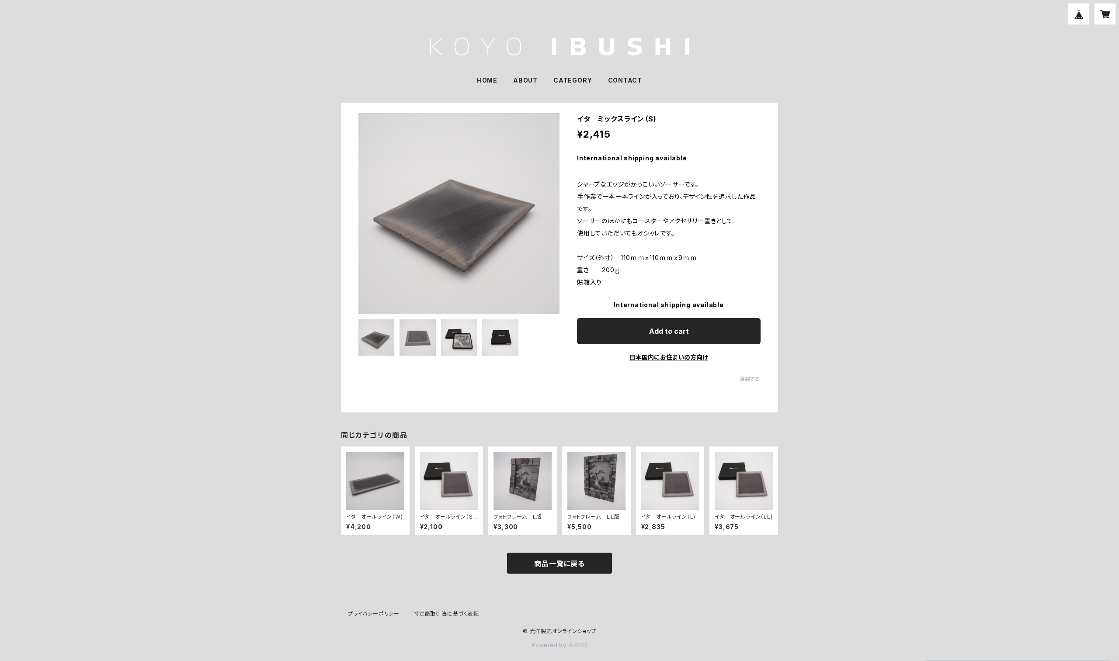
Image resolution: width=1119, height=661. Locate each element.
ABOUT (525, 80)
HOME (487, 80)
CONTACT (625, 80)
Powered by (550, 645)
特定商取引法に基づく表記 (446, 613)
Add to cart (669, 331)
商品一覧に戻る (559, 563)
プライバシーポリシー (374, 613)
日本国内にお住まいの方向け (668, 357)
